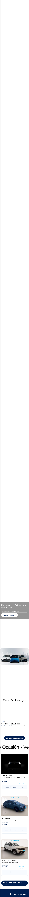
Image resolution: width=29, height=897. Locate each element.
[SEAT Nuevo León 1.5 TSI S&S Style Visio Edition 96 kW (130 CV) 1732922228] (14, 764)
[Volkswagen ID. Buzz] (14, 714)
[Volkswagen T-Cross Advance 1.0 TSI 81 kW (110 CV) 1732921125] (14, 849)
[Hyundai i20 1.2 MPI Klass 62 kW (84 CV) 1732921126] (14, 806)
